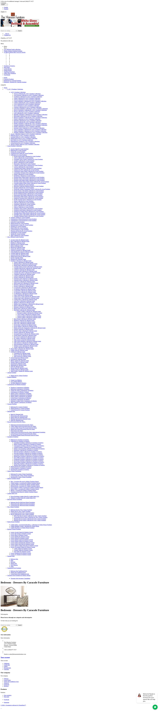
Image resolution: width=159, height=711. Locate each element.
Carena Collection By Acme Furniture (24, 166)
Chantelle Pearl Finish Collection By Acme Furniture (28, 168)
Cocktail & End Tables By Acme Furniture (22, 153)
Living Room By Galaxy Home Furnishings (22, 475)
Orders (6, 666)
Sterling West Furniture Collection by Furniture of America (29, 465)
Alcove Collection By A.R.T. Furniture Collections (27, 93)
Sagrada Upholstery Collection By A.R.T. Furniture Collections (30, 125)
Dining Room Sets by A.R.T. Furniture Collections (24, 138)
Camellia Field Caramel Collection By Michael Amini (28, 266)
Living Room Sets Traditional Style (20, 574)
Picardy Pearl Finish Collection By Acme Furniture (27, 156)
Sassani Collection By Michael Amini (24, 332)
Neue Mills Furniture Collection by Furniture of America (28, 457)
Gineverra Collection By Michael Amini (24, 281)
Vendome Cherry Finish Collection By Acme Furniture (28, 208)
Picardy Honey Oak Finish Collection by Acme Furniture (29, 190)
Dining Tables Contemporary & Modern (21, 396)
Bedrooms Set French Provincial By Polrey (22, 425)
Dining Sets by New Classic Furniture (20, 511)
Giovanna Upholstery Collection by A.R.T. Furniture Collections (31, 108)
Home (5, 87)
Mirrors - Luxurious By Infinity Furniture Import (23, 490)
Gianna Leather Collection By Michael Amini (29, 316)
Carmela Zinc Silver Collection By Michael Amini (27, 272)
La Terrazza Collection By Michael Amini (25, 292)
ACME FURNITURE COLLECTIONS (14, 52)
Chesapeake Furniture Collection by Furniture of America (29, 445)
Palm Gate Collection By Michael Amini (24, 322)
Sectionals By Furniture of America (20, 469)
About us (6, 683)
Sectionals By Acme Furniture (18, 232)
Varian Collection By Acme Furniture (23, 205)
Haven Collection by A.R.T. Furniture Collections (27, 111)
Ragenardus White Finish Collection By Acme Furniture (28, 196)
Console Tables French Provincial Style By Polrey (24, 428)
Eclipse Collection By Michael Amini (23, 277)
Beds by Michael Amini (17, 246)
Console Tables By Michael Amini (20, 254)
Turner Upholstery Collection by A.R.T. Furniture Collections (30, 131)
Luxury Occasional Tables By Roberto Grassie (23, 547)
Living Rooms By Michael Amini (19, 357)
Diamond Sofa (11, 411)
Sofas (12, 566)
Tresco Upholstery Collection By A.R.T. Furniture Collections (30, 129)
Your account (5, 657)
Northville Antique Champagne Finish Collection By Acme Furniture (32, 189)
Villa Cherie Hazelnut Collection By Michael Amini (27, 341)
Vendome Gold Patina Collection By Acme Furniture (28, 210)
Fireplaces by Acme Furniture (18, 226)
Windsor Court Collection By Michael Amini (25, 345)
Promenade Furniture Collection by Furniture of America (29, 459)
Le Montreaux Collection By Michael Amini (25, 293)
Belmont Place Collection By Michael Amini (25, 263)
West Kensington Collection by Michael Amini (26, 344)
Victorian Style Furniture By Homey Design (18, 575)
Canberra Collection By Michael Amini (24, 269)
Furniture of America (9, 66)
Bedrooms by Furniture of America (20, 439)
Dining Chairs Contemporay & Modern (21, 393)
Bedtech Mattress (11, 377)
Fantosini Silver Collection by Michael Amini (26, 280)
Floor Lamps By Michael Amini (22, 354)
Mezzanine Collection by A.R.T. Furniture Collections (28, 116)
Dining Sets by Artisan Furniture (19, 375)
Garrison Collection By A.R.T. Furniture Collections (27, 107)
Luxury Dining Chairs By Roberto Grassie (22, 539)
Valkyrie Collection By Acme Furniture (24, 202)
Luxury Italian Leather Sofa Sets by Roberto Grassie (24, 545)
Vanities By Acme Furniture (18, 234)
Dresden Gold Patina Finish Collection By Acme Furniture (29, 180)
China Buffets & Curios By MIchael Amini (22, 251)
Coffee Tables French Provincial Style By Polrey (23, 426)
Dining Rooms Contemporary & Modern (21, 395)
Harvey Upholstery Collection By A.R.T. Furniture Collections (30, 110)
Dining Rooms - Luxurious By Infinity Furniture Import (25, 486)
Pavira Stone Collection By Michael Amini (25, 325)
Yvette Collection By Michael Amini (23, 347)
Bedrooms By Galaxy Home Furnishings (21, 474)
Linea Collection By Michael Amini (23, 295)
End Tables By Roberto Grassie (22, 551)
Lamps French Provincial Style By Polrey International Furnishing (28, 432)
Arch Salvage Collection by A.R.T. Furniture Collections (29, 95)
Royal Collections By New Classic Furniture (22, 514)
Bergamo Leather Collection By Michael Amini (29, 313)
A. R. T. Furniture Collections (15, 89)
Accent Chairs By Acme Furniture (19, 149)
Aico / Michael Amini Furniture (15, 237)
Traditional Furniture (9, 72)
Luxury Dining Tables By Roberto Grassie (22, 541)
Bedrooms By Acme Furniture (18, 150)
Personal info (7, 668)
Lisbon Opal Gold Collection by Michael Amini (26, 298)
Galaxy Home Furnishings (14, 471)
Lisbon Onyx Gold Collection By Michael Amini (27, 296)
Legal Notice (7, 680)
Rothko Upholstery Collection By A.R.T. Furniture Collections (30, 123)
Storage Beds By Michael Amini (19, 368)
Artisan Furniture (11, 372)
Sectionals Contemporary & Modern (20, 399)
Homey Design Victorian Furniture (13, 51)
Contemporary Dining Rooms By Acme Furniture (24, 219)
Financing (6, 684)
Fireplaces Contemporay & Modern (20, 387)
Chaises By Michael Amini (18, 249)
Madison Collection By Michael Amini (24, 302)
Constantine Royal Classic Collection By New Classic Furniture (30, 517)
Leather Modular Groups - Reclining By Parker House (25, 526)
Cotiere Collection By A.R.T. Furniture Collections (27, 102)
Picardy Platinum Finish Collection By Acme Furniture (28, 193)
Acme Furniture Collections (14, 146)
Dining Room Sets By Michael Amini (20, 256)
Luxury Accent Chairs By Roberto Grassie (22, 532)
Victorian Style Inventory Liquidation (20, 578)
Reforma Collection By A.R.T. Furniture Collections (27, 120)
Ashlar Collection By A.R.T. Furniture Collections (27, 98)
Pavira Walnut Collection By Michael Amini (25, 326)
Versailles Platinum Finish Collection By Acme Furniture (29, 216)
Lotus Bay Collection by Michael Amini (24, 301)
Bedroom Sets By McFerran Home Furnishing (23, 502)
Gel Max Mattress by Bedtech (18, 383)
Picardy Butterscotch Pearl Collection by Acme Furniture (29, 192)
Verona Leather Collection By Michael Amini (29, 317)
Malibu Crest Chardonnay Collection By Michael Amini (28, 304)
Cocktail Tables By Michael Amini (20, 253)
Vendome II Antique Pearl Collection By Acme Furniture (29, 211)
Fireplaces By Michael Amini (18, 259)
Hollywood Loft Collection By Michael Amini (26, 283)
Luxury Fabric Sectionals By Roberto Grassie (22, 542)
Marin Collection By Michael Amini (23, 305)
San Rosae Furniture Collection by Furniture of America (28, 460)
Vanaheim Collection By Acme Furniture (24, 204)
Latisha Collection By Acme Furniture (24, 184)
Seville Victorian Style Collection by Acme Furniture (27, 199)
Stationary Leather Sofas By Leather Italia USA (23, 498)
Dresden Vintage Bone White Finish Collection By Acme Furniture (31, 181)
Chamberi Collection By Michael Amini (24, 274)
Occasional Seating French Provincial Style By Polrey (25, 435)
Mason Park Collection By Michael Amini (25, 308)
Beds (12, 560)
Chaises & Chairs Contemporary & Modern (22, 390)
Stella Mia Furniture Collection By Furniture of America (28, 463)
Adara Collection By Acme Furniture (23, 158)
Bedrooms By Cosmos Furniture (19, 407)
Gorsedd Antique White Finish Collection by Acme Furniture (30, 183)
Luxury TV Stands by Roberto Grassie (21, 554)
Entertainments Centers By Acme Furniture (22, 225)
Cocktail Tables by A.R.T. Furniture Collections (23, 137)
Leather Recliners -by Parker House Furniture (22, 527)
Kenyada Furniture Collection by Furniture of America (28, 453)
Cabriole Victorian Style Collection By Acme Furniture (28, 165)
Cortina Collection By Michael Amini (24, 275)
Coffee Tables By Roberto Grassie (23, 548)
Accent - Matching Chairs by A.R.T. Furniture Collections (26, 134)
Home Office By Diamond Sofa (19, 417)
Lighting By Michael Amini (18, 351)
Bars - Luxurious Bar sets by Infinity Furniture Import (25, 481)
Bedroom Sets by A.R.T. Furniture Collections (23, 135)
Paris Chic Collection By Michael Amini (24, 323)
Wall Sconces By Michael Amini (22, 356)
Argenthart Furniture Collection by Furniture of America (28, 442)
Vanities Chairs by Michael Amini (19, 369)
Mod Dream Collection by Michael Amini (25, 319)
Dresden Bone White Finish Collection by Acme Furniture (29, 177)
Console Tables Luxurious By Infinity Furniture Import (25, 484)
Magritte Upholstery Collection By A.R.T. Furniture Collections (30, 114)
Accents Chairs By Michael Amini (20, 240)
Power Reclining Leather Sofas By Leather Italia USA (25, 496)
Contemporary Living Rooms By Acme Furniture (23, 220)
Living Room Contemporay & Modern (21, 398)
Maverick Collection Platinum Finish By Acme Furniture (29, 186)
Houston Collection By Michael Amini (24, 284)
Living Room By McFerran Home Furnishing (23, 505)
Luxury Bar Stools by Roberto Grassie (21, 533)
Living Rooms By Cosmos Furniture (20, 410)
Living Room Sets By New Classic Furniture (22, 513)
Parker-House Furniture (13, 521)
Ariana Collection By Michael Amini (23, 262)
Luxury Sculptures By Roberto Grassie (21, 553)
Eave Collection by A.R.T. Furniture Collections (26, 105)
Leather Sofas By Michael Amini (19, 350)
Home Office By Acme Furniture (19, 228)
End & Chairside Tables (17, 257)
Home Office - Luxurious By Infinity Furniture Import (25, 489)
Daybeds (13, 562)
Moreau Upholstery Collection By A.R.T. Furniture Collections (30, 117)
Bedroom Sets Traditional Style (19, 571)
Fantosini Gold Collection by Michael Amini (25, 278)
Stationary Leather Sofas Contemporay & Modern (24, 401)
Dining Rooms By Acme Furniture (20, 223)
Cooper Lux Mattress (16, 380)
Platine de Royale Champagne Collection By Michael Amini (29, 328)
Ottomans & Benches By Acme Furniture (21, 231)
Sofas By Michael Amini (17, 366)
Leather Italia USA (12, 493)
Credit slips (7, 665)
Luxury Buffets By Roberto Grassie (20, 536)
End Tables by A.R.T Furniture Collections (22, 140)
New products (7, 695)
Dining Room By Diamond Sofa (19, 416)
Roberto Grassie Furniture (14, 529)
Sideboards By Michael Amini (18, 365)
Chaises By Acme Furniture (18, 152)
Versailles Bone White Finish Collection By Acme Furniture (29, 213)
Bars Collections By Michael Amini (20, 241)
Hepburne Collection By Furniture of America (26, 450)
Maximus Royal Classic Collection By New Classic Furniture (30, 518)
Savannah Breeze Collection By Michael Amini (26, 334)
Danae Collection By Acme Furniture (23, 174)
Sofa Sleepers (14, 565)
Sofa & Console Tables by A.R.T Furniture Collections (25, 144)
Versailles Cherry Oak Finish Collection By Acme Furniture (29, 214)
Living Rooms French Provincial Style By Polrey (23, 433)
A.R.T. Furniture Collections (18, 92)
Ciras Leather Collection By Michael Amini (28, 314)
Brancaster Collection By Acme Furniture (25, 163)
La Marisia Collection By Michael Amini (24, 289)
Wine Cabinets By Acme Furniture (20, 235)
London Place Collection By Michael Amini (25, 299)
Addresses (6, 663)
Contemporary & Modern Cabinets (20, 392)
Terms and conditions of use (11, 681)
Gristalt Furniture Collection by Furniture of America (27, 447)
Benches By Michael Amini (18, 247)
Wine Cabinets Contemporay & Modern (21, 402)
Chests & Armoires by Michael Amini (20, 250)
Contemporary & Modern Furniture (16, 384)
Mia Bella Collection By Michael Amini (24, 310)
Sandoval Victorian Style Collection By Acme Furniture (28, 198)
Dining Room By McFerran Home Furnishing (23, 504)
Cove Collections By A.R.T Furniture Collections (27, 104)
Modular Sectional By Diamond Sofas (21, 419)
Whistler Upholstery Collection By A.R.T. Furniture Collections (30, 132)
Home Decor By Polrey (17, 430)
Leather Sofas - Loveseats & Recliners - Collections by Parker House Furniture (31, 524)
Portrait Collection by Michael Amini (23, 329)
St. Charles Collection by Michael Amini (24, 338)
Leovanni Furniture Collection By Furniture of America (28, 454)
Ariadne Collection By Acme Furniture (24, 161)
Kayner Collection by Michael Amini (23, 286)
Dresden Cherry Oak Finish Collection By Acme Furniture (29, 178)
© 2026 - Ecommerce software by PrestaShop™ (13, 705)
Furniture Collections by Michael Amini (21, 260)
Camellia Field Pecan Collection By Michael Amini (27, 268)
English (6, 7)
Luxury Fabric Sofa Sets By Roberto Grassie (22, 544)
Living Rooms (8, 69)
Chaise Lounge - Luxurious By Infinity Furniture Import (25, 483)
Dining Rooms (8, 70)
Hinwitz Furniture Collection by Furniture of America (28, 451)
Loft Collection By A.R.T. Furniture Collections (26, 113)
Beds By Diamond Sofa (17, 414)
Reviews (6, 686)
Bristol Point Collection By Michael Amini (25, 265)
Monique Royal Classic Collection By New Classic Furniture (30, 520)
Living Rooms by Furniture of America (21, 468)
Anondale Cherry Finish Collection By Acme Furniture (28, 159)
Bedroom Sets (14, 559)
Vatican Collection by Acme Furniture (24, 207)
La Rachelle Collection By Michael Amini (25, 290)
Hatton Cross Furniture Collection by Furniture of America (29, 448)
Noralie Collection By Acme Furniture (24, 187)
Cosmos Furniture (12, 404)
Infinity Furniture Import (13, 478)
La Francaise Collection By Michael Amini (25, 287)
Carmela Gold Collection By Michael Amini (25, 271)
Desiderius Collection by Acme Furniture (24, 175)
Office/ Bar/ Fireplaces (10, 73)
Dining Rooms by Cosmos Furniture (20, 408)
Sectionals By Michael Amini (18, 363)
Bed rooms (7, 67)
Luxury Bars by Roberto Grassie (19, 535)
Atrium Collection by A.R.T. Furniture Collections (27, 99)
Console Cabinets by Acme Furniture (20, 217)
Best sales (6, 696)
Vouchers (6, 669)
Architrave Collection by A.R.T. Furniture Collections (28, 96)
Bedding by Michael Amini (18, 243)
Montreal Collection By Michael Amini (24, 320)
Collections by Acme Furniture (19, 155)
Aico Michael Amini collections (12, 49)
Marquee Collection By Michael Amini (24, 307)
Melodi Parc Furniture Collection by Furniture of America (29, 456)
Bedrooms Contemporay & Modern (20, 389)
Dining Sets (14, 563)
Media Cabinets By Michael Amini (20, 360)
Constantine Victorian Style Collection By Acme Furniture (29, 172)
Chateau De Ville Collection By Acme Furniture (26, 169)
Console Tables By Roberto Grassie (23, 550)
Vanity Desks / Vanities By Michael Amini (22, 371)
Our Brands (7, 74)
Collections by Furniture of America (20, 441)
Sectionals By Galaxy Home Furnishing (21, 477)
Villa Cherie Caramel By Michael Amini (24, 340)
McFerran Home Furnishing (14, 499)
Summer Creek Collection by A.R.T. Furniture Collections (29, 128)
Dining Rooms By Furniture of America (21, 466)
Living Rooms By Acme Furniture (20, 229)
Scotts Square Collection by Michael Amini (25, 335)
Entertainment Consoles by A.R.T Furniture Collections (25, 141)
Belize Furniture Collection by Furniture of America (27, 444)
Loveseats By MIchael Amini (18, 359)
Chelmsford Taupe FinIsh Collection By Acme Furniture (28, 171)
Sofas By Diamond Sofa (17, 420)
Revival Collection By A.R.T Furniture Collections (27, 122)
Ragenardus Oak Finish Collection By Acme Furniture (28, 195)
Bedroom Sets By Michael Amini (19, 244)
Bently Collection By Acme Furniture (24, 162)
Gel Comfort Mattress (16, 381)
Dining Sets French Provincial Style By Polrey (23, 429)
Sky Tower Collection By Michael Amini (24, 337)
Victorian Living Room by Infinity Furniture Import (24, 492)
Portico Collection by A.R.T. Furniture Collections (27, 119)
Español (6, 9)
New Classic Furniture (13, 507)
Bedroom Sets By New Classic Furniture (21, 510)
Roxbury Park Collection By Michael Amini (25, 331)
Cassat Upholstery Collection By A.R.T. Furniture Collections (30, 101)
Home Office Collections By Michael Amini (22, 348)
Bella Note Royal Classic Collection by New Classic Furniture (30, 516)
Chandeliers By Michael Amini (22, 353)
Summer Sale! (11, 556)
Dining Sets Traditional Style (18, 572)
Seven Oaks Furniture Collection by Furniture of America (29, 462)
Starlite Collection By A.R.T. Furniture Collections (27, 126)
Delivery (6, 678)
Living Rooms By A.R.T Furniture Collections (23, 143)
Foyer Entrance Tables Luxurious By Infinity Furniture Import (27, 487)
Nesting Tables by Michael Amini (19, 362)
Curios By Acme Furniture (18, 222)
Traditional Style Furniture (14, 568)
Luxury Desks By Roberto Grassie (20, 538)
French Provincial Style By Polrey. (16, 422)
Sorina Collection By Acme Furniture (23, 201)
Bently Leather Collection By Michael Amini (29, 311)
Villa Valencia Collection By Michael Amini (25, 342)
